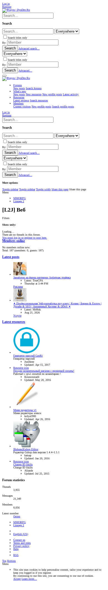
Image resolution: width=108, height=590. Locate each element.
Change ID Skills (23, 464)
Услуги (17, 315)
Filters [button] (5, 218)
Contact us (19, 539)
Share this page (60, 189)
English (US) (20, 534)
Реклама (18, 286)
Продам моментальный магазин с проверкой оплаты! (43, 370)
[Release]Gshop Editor (25, 449)
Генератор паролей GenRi (28, 355)
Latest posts (10, 257)
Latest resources (13, 322)
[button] (4, 76)
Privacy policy (21, 545)
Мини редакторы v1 (25, 410)
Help (16, 549)
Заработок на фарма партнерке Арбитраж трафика (42, 277)
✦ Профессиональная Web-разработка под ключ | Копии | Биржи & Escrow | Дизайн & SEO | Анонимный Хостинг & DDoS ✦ (57, 305)
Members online (13, 241)
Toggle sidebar (10, 189)
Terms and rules (22, 542)
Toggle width (43, 189)
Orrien (16, 516)
